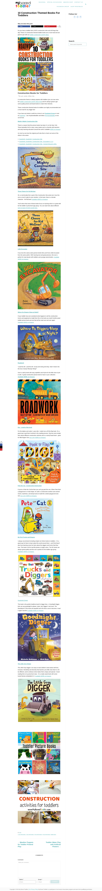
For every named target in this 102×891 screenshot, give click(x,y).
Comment (20, 860)
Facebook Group (50, 113)
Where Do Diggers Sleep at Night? (28, 312)
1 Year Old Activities (22, 834)
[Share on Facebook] (1, 444)
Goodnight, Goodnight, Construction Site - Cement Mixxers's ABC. (38, 144)
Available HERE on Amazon (40, 199)
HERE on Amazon (55, 129)
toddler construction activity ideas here (31, 101)
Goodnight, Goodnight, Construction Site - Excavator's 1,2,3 (36, 141)
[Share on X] (1, 447)
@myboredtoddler (50, 115)
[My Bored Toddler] (24, 4)
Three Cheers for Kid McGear (27, 191)
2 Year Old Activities (30, 834)
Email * (40, 879)
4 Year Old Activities (46, 834)
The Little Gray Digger (24, 664)
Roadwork (21, 363)
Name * (21, 879)
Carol (20, 832)
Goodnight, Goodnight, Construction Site (30, 139)
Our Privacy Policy (33, 889)
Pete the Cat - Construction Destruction (30, 485)
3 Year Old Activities (38, 834)
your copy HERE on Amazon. (37, 437)
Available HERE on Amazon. (26, 377)
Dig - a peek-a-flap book (25, 427)
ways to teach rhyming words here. (28, 208)
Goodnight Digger (23, 600)
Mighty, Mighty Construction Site (27, 121)
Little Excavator (22, 249)
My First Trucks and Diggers (26, 537)
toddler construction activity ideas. (39, 34)
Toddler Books (53, 834)
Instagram (22, 115)
